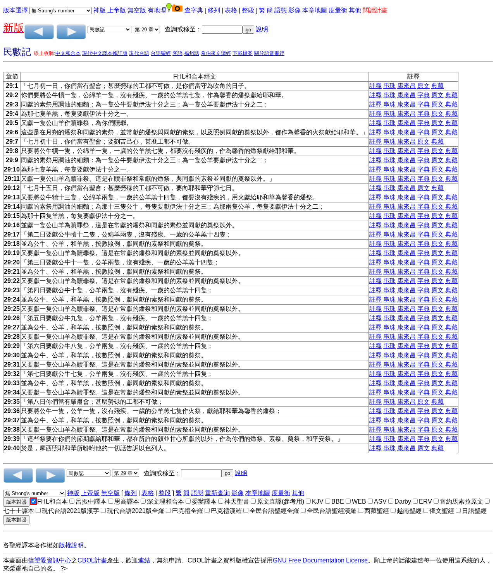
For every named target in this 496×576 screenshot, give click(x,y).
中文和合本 (68, 53)
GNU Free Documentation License (320, 560)
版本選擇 (15, 10)
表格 (231, 10)
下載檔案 (242, 53)
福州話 (191, 53)
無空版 (136, 10)
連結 (144, 560)
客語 (177, 53)
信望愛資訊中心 (49, 560)
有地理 (157, 10)
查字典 (193, 10)
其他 (355, 10)
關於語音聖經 (269, 53)
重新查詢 (217, 493)
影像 (294, 10)
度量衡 (338, 10)
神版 (99, 10)
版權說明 (71, 545)
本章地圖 (314, 10)
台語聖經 (161, 53)
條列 (214, 10)
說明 (262, 29)
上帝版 (116, 10)
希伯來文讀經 (216, 53)
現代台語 (139, 53)
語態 (280, 10)
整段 (248, 10)
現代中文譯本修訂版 (104, 53)
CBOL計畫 (92, 560)
